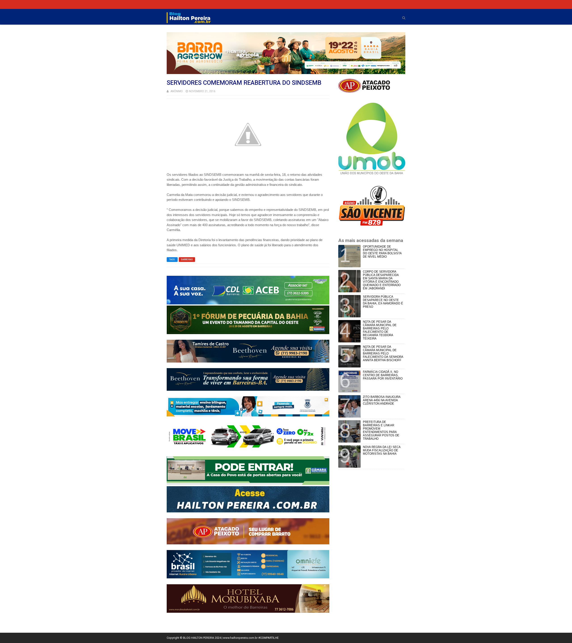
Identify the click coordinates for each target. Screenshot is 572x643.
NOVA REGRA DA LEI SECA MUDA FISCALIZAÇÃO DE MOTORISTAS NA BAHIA (381, 450)
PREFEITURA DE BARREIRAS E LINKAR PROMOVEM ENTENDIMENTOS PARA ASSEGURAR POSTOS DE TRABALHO (381, 430)
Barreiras (187, 259)
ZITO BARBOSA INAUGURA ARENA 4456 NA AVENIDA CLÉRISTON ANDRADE (381, 400)
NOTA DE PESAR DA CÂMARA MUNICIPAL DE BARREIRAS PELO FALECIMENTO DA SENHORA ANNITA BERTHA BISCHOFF (383, 353)
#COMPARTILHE (268, 637)
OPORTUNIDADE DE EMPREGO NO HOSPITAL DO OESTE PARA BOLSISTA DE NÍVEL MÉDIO (382, 251)
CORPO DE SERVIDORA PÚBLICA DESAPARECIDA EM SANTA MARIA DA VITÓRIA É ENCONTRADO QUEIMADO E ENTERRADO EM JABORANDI (382, 280)
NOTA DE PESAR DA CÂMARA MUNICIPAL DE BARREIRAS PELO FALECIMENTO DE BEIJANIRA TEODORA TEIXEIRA (380, 330)
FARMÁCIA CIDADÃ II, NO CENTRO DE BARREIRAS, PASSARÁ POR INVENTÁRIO (383, 375)
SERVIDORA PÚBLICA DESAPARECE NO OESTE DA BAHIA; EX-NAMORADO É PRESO (383, 301)
